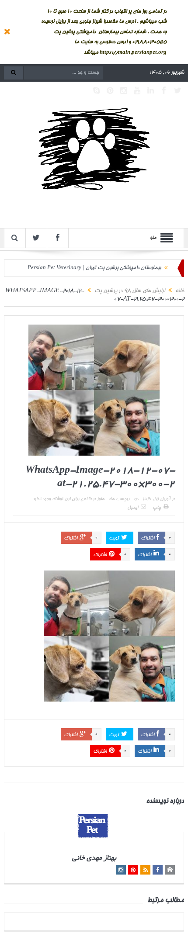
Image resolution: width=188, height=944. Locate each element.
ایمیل (132, 508)
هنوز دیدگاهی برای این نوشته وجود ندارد (68, 499)
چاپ (157, 508)
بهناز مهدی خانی (94, 858)
